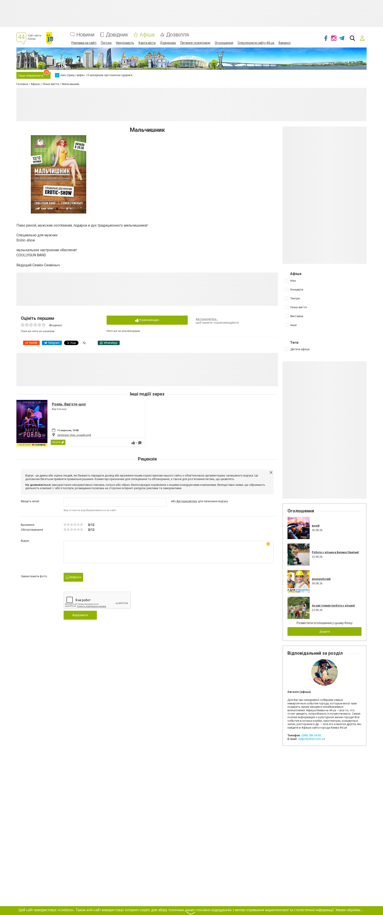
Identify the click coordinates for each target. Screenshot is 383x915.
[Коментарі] (140, 443)
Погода (106, 43)
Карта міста (147, 43)
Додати (324, 631)
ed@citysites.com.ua (311, 739)
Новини (85, 35)
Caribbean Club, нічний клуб (74, 435)
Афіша (147, 35)
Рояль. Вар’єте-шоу (69, 404)
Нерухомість (125, 43)
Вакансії (285, 43)
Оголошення (224, 43)
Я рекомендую (149, 320)
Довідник (117, 35)
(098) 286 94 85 (311, 735)
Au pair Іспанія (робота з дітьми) (333, 605)
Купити (56, 442)
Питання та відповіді (195, 43)
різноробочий (321, 579)
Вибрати (75, 577)
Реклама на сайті (83, 43)
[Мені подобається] (133, 443)
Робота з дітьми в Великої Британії (335, 552)
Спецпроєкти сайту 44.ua (256, 43)
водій (315, 525)
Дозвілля (177, 35)
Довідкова (168, 43)
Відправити (80, 615)
